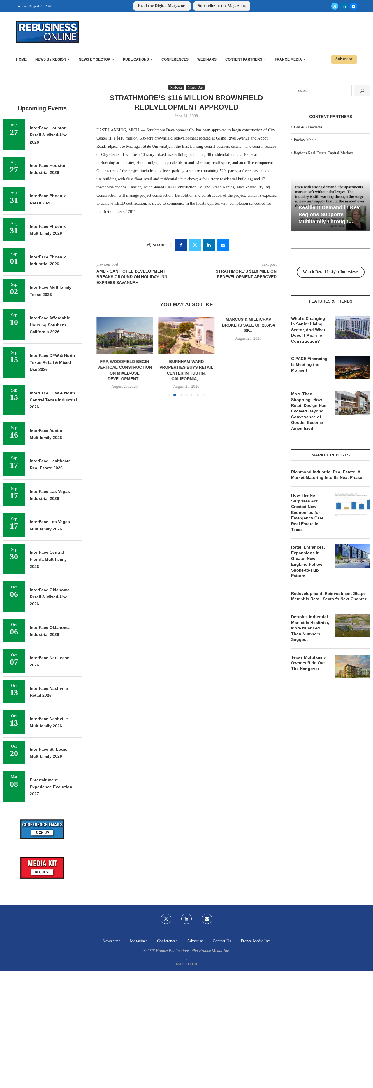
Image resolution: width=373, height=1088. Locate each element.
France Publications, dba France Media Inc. (193, 950)
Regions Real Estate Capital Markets (323, 153)
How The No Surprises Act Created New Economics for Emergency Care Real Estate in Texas (307, 512)
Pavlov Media (305, 140)
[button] (104, 356)
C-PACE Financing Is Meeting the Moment (309, 364)
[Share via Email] (223, 245)
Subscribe (344, 59)
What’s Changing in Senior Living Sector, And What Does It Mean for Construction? (308, 329)
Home (21, 59)
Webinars (207, 59)
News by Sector (94, 59)
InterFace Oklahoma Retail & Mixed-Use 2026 (50, 597)
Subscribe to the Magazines (222, 5)
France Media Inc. (256, 941)
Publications (136, 59)
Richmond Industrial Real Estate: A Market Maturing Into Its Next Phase (326, 475)
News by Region (50, 59)
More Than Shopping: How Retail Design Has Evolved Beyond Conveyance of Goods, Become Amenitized (308, 411)
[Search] (362, 90)
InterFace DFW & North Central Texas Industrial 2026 (53, 400)
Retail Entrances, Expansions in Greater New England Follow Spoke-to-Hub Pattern (308, 561)
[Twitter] (334, 6)
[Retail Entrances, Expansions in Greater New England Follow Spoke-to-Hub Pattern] (352, 556)
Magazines (138, 941)
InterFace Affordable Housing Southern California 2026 (50, 324)
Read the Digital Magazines (162, 5)
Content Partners (243, 59)
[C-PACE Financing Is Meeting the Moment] (352, 367)
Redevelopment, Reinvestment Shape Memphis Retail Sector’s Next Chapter (328, 596)
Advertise (195, 941)
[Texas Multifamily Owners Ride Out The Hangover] (352, 666)
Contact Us (222, 941)
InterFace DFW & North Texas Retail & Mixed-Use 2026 (52, 362)
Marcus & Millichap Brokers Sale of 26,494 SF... (248, 325)
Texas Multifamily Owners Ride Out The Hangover (308, 663)
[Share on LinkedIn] (209, 245)
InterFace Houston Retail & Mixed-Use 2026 (48, 135)
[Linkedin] (344, 6)
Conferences (175, 59)
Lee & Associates (308, 127)
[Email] (353, 6)
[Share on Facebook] (181, 245)
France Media (288, 59)
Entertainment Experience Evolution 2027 (51, 786)
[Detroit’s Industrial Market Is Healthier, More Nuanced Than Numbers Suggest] (352, 625)
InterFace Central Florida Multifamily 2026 (48, 559)
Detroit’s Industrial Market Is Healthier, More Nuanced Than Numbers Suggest (310, 628)
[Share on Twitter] (195, 245)
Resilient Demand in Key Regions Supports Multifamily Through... (329, 214)
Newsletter (111, 941)
